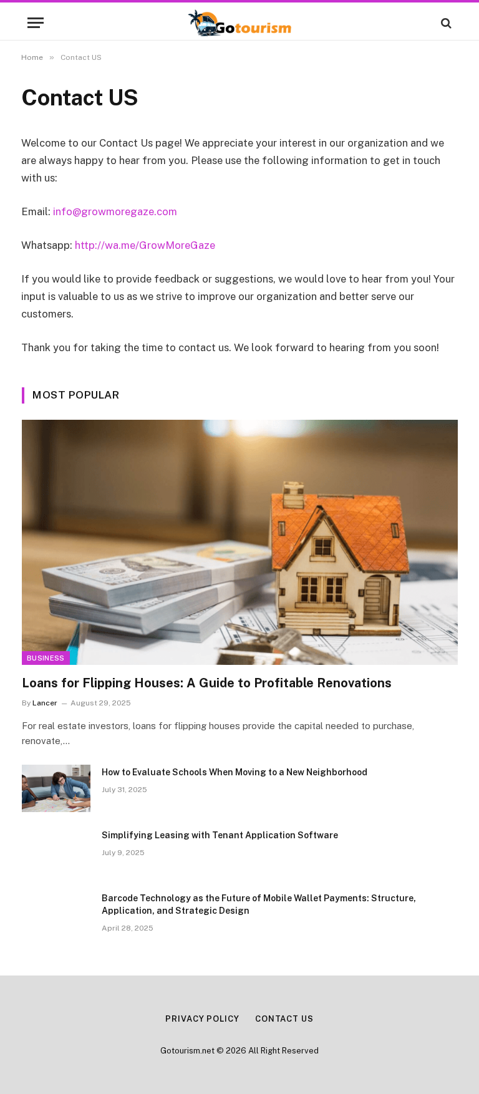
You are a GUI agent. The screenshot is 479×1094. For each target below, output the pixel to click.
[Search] (445, 23)
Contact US (284, 1019)
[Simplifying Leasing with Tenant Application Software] (56, 851)
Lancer (44, 703)
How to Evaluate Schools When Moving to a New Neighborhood (234, 772)
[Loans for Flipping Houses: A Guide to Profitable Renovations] (240, 542)
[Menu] (35, 23)
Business (46, 658)
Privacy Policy (202, 1019)
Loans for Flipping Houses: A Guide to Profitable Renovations (207, 682)
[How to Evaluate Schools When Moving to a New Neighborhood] (56, 788)
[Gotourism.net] (239, 22)
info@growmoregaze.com (115, 211)
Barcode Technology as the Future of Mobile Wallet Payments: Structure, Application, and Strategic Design (259, 904)
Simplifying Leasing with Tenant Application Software (220, 835)
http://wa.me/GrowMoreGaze (145, 245)
